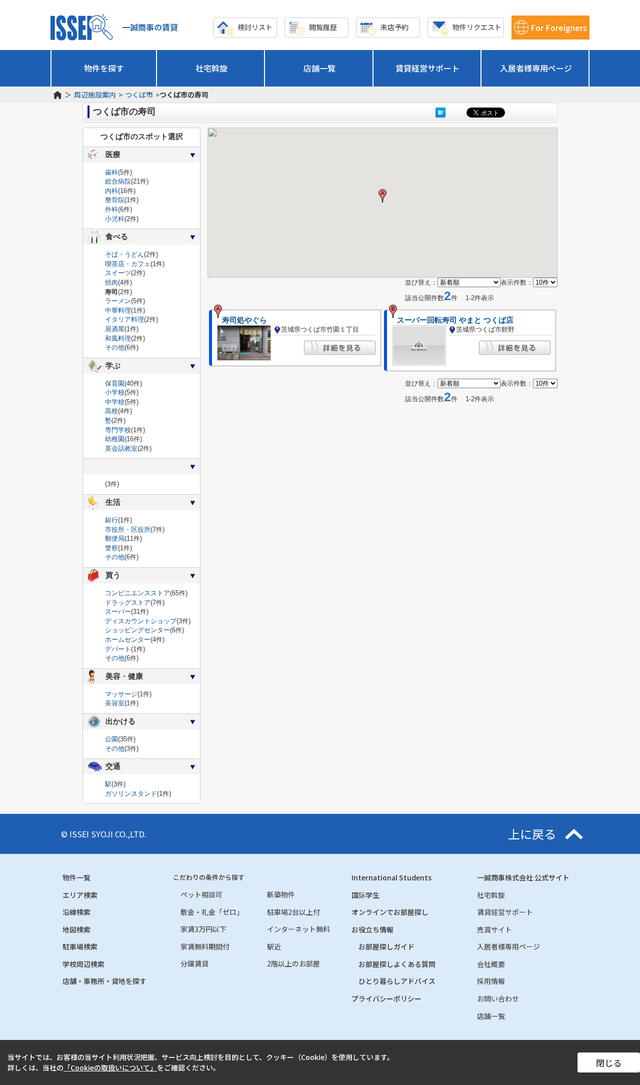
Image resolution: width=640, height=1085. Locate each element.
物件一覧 (76, 877)
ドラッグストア (127, 602)
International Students (392, 877)
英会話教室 (121, 448)
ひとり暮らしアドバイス (397, 981)
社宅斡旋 (212, 68)
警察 (111, 548)
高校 (111, 411)
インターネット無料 (298, 929)
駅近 (274, 946)
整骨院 (114, 200)
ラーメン (118, 301)
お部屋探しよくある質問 (397, 964)
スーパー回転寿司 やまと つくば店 (455, 320)
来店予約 (394, 27)
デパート (118, 649)
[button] (382, 196)
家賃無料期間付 (205, 946)
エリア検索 (80, 895)
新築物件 (281, 894)
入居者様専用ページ (536, 68)
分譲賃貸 (194, 963)
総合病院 (118, 181)
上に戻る (532, 833)
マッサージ (121, 694)
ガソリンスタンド (131, 793)
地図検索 (76, 929)
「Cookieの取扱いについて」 (110, 1067)
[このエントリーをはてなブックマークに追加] (441, 112)
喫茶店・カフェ (127, 264)
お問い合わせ (498, 998)
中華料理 (118, 310)
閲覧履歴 (323, 27)
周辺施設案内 (95, 95)
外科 (111, 209)
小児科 (114, 219)
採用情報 (491, 981)
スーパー (118, 611)
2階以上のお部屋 (293, 963)
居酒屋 (114, 329)
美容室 (114, 703)
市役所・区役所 (127, 529)
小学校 (114, 392)
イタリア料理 (124, 319)
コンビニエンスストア (137, 593)
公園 (111, 739)
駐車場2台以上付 (293, 912)
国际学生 (366, 895)
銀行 (111, 520)
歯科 (111, 172)
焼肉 (111, 282)
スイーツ (118, 273)
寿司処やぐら (244, 320)
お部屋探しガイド (386, 946)
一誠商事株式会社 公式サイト (523, 877)
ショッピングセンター (137, 630)
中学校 (114, 402)
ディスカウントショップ (140, 621)
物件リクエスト (477, 27)
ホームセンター (127, 639)
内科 (111, 191)
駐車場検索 (80, 946)
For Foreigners (558, 28)
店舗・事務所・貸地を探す (104, 981)
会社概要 (491, 964)
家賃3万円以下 (203, 929)
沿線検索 (76, 912)
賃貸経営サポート (428, 68)
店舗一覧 (320, 68)
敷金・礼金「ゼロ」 (212, 912)
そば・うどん (124, 254)
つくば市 (139, 95)
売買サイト (494, 929)
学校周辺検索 (83, 964)
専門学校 (118, 430)
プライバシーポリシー (387, 998)
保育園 (114, 383)
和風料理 (118, 338)
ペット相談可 (201, 894)
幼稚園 (114, 439)
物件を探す (104, 68)
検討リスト (255, 27)
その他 (114, 347)
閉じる (609, 1062)
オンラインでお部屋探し (390, 912)
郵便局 (114, 538)
